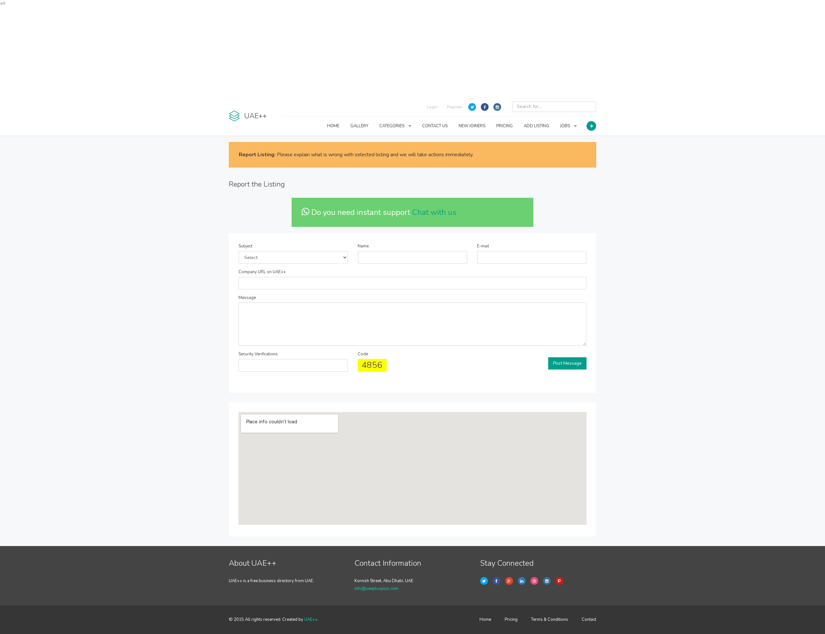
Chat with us (434, 212)
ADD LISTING (536, 126)
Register (454, 107)
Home (485, 619)
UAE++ (310, 619)
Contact (589, 619)
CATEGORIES (392, 126)
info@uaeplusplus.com (376, 588)
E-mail (483, 246)
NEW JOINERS (472, 126)
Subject (245, 246)
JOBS (565, 126)
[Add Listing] (591, 126)
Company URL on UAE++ (262, 272)
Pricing (511, 619)
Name (363, 246)
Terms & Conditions (549, 619)
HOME (333, 126)
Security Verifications (258, 354)
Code (363, 354)
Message (247, 298)
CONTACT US (435, 126)
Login (432, 107)
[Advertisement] (412, 51)
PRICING (504, 126)
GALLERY (359, 126)
